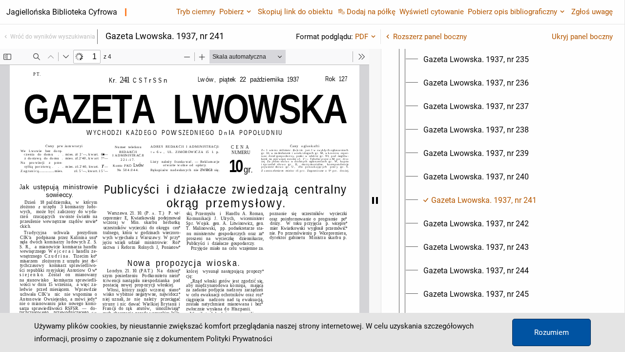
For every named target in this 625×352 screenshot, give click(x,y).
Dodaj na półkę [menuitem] (371, 11)
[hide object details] (375, 200)
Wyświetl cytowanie (431, 11)
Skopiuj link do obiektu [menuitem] (295, 11)
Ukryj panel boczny (582, 36)
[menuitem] (476, 59)
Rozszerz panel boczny (430, 36)
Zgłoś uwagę (592, 11)
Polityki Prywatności (239, 338)
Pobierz (231, 11)
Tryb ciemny (195, 11)
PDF (361, 36)
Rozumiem (551, 332)
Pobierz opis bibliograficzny (512, 11)
